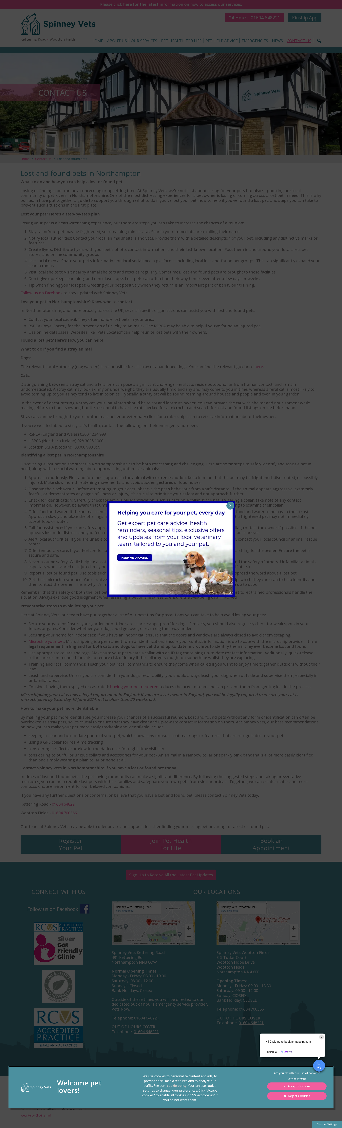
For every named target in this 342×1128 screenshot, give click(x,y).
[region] (171, 1087)
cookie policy (177, 1085)
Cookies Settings (327, 1124)
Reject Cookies (299, 1096)
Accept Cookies (299, 1086)
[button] (319, 1066)
